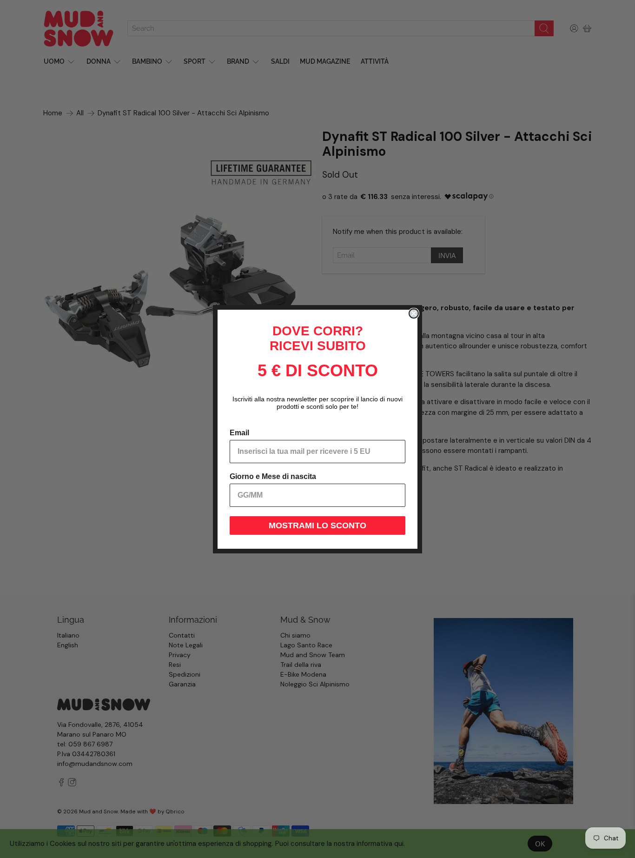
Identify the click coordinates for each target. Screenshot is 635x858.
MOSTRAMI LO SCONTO (317, 525)
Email (239, 433)
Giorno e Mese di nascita (273, 476)
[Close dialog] (413, 313)
